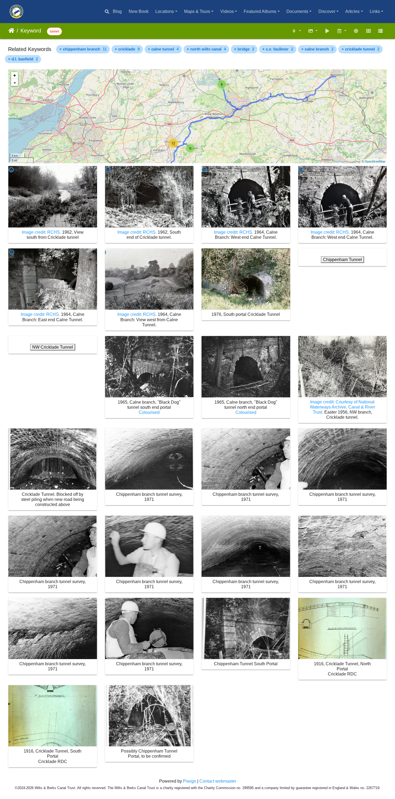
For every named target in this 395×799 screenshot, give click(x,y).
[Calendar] (341, 31)
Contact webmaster (217, 781)
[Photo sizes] (312, 31)
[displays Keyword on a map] (356, 31)
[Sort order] (296, 31)
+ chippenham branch (83, 49)
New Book (139, 11)
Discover (326, 11)
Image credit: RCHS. (42, 232)
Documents (297, 11)
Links (375, 11)
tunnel (54, 31)
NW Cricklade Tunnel (52, 347)
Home (11, 31)
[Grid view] (368, 31)
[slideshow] (327, 31)
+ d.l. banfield (23, 59)
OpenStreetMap (375, 161)
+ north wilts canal (206, 49)
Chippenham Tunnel (342, 259)
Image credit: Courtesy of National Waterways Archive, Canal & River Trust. (342, 407)
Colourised (149, 412)
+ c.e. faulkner (277, 49)
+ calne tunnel (163, 49)
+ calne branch (317, 49)
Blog (117, 11)
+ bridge (244, 49)
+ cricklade (127, 49)
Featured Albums (260, 11)
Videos (227, 11)
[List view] (380, 31)
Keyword (30, 31)
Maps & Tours (197, 11)
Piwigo (189, 781)
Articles (352, 11)
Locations (164, 11)
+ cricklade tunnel (360, 49)
